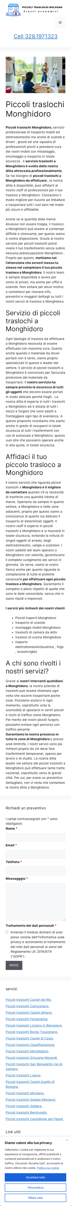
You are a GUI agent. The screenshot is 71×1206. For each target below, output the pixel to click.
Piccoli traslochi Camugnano (27, 1006)
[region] (35, 1171)
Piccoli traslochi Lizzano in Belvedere (34, 1025)
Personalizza (36, 1187)
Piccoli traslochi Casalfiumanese (30, 1045)
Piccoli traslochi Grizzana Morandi (32, 1058)
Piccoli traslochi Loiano (23, 1075)
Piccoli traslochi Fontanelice (27, 1019)
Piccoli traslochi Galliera (24, 1106)
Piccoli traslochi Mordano (25, 1093)
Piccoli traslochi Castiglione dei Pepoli (35, 1119)
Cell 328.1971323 (36, 36)
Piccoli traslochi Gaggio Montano (31, 1100)
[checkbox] (7, 932)
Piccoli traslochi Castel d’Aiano (29, 1013)
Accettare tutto (35, 1177)
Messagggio (17, 878)
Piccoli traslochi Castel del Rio (29, 1000)
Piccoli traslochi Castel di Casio (30, 1038)
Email (11, 845)
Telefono (14, 862)
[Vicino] (67, 1140)
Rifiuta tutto (35, 1197)
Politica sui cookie (48, 1167)
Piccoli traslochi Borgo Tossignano (32, 1032)
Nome (12, 828)
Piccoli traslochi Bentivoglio (27, 1112)
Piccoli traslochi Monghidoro (27, 1051)
